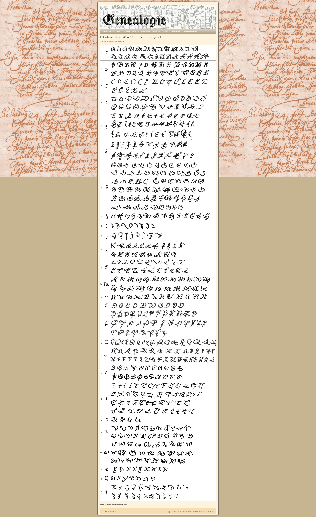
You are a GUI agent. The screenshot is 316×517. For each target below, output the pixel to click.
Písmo (119, 32)
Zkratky (127, 32)
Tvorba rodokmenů (190, 32)
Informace (156, 32)
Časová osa (145, 32)
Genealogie (112, 511)
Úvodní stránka (108, 32)
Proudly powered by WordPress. (181, 511)
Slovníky (135, 32)
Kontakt (165, 32)
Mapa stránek (176, 32)
